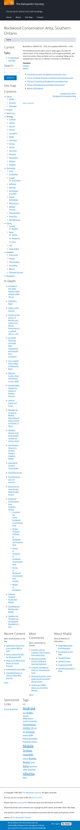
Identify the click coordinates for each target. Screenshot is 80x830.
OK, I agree (55, 824)
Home (8, 17)
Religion (12, 161)
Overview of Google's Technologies (13, 465)
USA (10, 245)
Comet (25, 721)
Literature (13, 140)
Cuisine (14, 235)
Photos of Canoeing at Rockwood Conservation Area (47, 81)
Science (12, 126)
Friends (9, 110)
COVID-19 (28, 728)
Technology (11, 168)
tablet (25, 769)
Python (25, 758)
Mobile (28, 746)
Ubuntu (29, 773)
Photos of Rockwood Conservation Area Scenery (46, 85)
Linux (11, 171)
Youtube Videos (64, 658)
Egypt (11, 232)
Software (12, 184)
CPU (35, 728)
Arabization (13, 174)
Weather (15, 229)
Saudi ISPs (13, 216)
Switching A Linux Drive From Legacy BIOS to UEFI (15, 648)
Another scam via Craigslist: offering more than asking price (40, 652)
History (12, 130)
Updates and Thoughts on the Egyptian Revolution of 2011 (13, 621)
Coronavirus (29, 724)
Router (26, 762)
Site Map (29, 17)
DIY (24, 732)
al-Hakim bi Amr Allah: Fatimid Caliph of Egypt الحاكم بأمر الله (13, 291)
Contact (40, 17)
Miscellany (11, 276)
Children (12, 165)
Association (16, 180)
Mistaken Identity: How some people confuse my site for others (13, 435)
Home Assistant (30, 738)
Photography (14, 262)
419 (24, 704)
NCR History (14, 203)
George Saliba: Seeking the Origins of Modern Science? (14, 390)
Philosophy (13, 158)
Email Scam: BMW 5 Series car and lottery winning (39, 688)
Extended (12, 106)
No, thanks (66, 824)
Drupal (11, 178)
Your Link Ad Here (11, 709)
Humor (12, 147)
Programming (14, 213)
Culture (12, 123)
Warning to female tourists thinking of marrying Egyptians (38, 661)
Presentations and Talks (15, 669)
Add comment (28, 103)
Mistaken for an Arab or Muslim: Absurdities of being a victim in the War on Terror (13, 418)
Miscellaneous (14, 220)
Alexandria (16, 238)
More (25, 777)
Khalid (11, 99)
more (6, 682)
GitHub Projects (64, 661)
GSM (31, 735)
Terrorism (13, 151)
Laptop (34, 742)
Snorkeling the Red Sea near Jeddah (14, 609)
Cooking (12, 119)
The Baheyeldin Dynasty (31, 792)
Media (11, 137)
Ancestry (12, 103)
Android (29, 708)
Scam (33, 762)
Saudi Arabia (14, 249)
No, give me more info (37, 828)
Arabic (29, 712)
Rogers (32, 758)
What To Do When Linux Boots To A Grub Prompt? (15, 663)
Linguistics (13, 133)
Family (9, 96)
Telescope (32, 769)
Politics (12, 144)
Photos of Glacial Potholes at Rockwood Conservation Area (50, 78)
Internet (12, 187)
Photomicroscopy (16, 272)
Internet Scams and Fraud (12, 403)
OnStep (27, 750)
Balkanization (28, 718)
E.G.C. (14, 242)
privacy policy (22, 802)
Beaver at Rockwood (35, 88)
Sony (26, 766)
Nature (25, 68)
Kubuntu (27, 741)
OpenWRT (28, 754)
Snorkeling (13, 265)
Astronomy (13, 255)
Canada (26, 66)
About (18, 17)
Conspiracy (32, 721)
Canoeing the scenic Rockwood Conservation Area (46, 74)
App (24, 713)
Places (9, 223)
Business (12, 154)
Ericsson (30, 731)
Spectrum (33, 766)
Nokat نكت (11, 113)
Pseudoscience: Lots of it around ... (14, 479)
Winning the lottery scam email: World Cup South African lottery (41, 679)
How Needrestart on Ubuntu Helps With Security (14, 675)
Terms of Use (37, 797)
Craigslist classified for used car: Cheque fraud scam (40, 670)
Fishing (12, 258)
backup (26, 716)
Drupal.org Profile (65, 665)
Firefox (25, 735)
